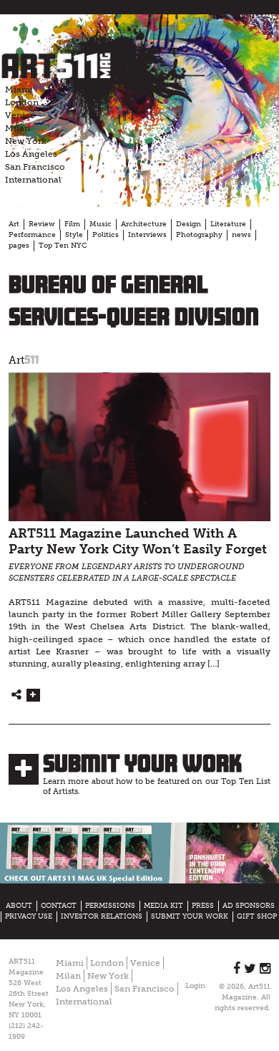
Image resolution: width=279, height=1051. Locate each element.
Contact (59, 905)
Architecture (144, 224)
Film (72, 224)
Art (14, 224)
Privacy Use (28, 916)
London (22, 102)
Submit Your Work (142, 763)
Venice (20, 115)
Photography (199, 235)
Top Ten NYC (63, 245)
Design (188, 224)
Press (203, 905)
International (33, 180)
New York (25, 141)
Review (42, 224)
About (19, 905)
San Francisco (35, 167)
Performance (32, 235)
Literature (228, 224)
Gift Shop (257, 916)
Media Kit (163, 905)
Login (195, 986)
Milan (17, 128)
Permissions (110, 905)
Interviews (147, 235)
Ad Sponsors (248, 905)
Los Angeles (31, 154)
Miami (19, 89)
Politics (105, 235)
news (241, 235)
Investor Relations (101, 916)
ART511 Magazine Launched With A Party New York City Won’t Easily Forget (138, 542)
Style (74, 235)
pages (19, 245)
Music (100, 224)
